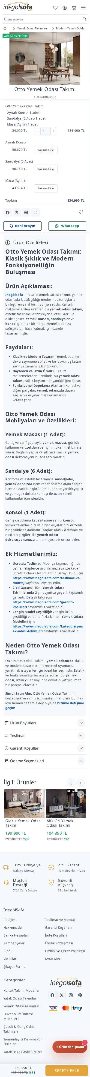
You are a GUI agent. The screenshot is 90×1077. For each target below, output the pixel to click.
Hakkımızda (12, 927)
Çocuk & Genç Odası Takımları (19, 1029)
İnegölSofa (14, 294)
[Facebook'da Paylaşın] (7, 212)
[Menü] (83, 7)
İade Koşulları (56, 935)
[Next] (80, 58)
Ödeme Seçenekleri (27, 760)
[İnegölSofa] (17, 7)
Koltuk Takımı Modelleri (22, 990)
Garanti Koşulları (24, 748)
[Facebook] (52, 995)
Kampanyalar (13, 943)
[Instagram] (71, 995)
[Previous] (9, 58)
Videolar (10, 959)
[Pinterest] (80, 995)
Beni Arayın (25, 225)
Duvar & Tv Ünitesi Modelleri (18, 1016)
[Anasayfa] (5, 28)
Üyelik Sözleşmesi (59, 943)
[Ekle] (53, 131)
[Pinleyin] (26, 212)
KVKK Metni (54, 959)
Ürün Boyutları (23, 722)
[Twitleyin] (17, 212)
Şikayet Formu (14, 966)
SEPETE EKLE (67, 1070)
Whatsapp (70, 225)
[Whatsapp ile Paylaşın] (35, 212)
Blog (7, 951)
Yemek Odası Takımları (21, 1006)
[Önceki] (80, 783)
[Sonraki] (71, 783)
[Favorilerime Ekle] (80, 212)
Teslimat (17, 735)
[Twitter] (61, 995)
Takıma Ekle (46, 150)
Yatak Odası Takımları (20, 998)
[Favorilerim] (54, 7)
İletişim (9, 919)
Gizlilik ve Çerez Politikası (65, 951)
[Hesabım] (64, 7)
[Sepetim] (73, 7)
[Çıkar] (37, 131)
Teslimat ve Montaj (60, 919)
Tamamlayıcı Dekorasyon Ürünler (22, 1041)
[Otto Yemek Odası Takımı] (44, 58)
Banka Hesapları (16, 935)
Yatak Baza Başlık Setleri (22, 1052)
